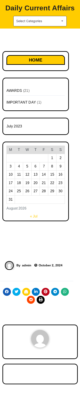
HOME (35, 60)
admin (26, 265)
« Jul (34, 216)
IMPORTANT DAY (21, 102)
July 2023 (14, 126)
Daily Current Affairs (40, 8)
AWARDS (14, 90)
